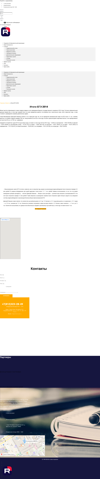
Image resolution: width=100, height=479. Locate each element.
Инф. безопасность (8, 45)
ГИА (5, 92)
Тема (1, 283)
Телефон (2, 280)
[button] (1, 10)
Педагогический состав (11, 48)
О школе (6, 46)
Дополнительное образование (13, 55)
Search (1, 11)
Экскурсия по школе (11, 53)
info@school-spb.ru (10, 419)
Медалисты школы (10, 51)
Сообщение (3, 292)
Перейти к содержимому (6, 0)
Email (1, 277)
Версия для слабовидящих (13, 22)
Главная (2, 103)
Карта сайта (6, 66)
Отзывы (8, 58)
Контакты (6, 94)
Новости (7, 103)
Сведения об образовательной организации (14, 43)
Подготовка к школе (11, 56)
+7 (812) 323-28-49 (10, 413)
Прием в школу (7, 61)
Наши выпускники (10, 50)
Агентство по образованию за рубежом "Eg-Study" (11, 386)
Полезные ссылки (10, 89)
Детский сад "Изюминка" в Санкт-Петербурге (10, 371)
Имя (1, 274)
